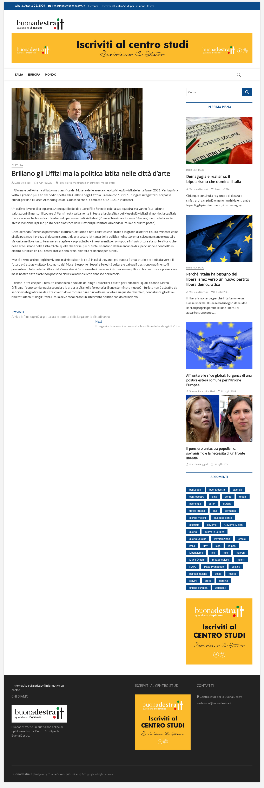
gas (215, 511)
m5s (225, 552)
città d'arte (66, 182)
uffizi (112, 182)
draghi (242, 496)
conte (228, 496)
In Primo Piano (195, 170)
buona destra (217, 489)
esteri (212, 504)
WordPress (73, 774)
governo (212, 525)
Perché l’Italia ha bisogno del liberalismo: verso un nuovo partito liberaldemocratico (217, 279)
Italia (18, 74)
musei (104, 182)
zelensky (220, 588)
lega (218, 546)
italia (192, 546)
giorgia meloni (197, 518)
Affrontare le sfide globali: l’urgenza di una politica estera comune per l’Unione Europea (219, 380)
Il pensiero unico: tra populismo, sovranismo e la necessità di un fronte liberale (215, 453)
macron (240, 552)
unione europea (198, 588)
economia (195, 504)
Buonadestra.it (22, 774)
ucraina (223, 581)
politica (236, 566)
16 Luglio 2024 (228, 391)
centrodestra (196, 496)
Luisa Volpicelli (22, 182)
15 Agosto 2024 (221, 189)
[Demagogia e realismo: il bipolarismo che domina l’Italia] (219, 140)
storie (208, 581)
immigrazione (222, 539)
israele (242, 539)
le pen (232, 546)
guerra (193, 532)
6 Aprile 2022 (44, 182)
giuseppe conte (223, 518)
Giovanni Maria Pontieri (202, 391)
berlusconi (195, 489)
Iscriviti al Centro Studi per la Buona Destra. (128, 6)
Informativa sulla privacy (28, 685)
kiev (205, 546)
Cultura (17, 165)
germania (230, 511)
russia (232, 574)
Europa (34, 74)
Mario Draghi (196, 559)
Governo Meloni (233, 525)
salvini (193, 581)
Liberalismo (196, 552)
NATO (192, 566)
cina (214, 496)
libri (213, 552)
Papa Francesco (214, 566)
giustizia (194, 525)
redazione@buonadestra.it (68, 5)
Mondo (50, 74)
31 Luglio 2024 (221, 292)
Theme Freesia (56, 774)
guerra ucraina (197, 539)
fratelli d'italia (197, 511)
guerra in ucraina (214, 532)
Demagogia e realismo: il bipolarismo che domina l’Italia (213, 179)
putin (218, 574)
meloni (241, 559)
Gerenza (93, 6)
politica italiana (198, 574)
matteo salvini (220, 559)
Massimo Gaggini (198, 189)
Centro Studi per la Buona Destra (220, 696)
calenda (237, 489)
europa (227, 504)
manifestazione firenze (86, 182)
